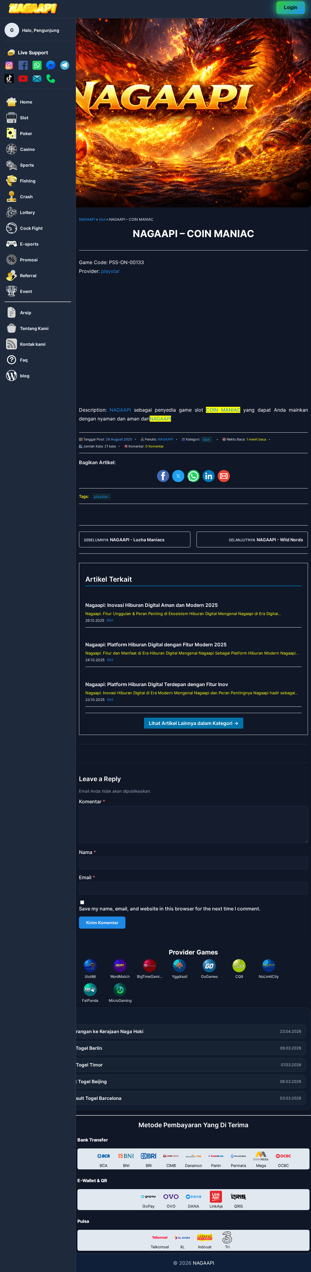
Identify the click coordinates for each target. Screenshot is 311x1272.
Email (87, 877)
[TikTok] (9, 81)
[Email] (37, 81)
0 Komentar (154, 446)
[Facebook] (23, 68)
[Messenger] (50, 68)
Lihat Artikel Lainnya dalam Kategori (193, 723)
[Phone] (50, 81)
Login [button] (290, 7)
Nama (87, 852)
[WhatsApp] (37, 68)
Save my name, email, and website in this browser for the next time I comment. (170, 909)
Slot (102, 219)
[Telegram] (64, 68)
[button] (163, 476)
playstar (110, 271)
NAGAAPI (87, 219)
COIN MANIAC (223, 410)
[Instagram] (9, 68)
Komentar (92, 801)
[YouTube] (23, 81)
